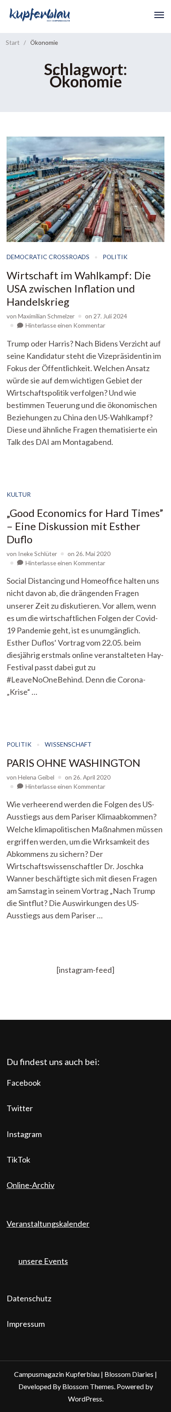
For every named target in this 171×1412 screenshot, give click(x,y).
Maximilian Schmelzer (46, 316)
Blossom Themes (88, 1386)
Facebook (24, 1082)
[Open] (159, 15)
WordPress (85, 1398)
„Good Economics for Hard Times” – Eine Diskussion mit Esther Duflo (85, 525)
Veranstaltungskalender (48, 1223)
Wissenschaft (68, 744)
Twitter (20, 1108)
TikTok (18, 1159)
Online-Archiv (30, 1185)
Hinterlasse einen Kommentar (65, 325)
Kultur (19, 494)
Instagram (24, 1134)
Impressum (26, 1324)
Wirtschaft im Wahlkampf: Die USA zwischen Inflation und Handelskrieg (79, 288)
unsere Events (43, 1261)
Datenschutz (29, 1298)
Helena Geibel (36, 777)
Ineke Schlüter (37, 553)
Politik (115, 256)
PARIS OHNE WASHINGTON (73, 762)
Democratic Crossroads (48, 256)
